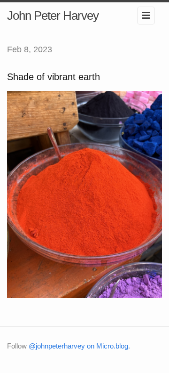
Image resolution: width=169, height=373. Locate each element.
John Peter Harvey (53, 15)
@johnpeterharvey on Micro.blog (78, 346)
